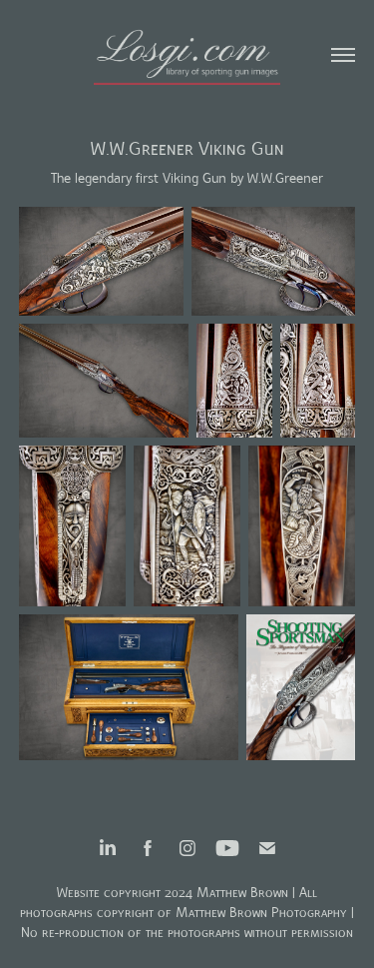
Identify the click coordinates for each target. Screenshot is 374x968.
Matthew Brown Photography (261, 912)
